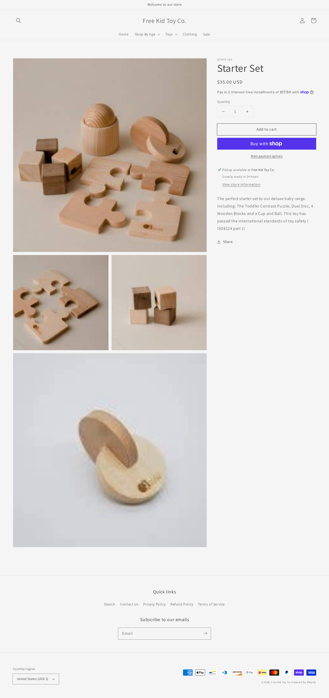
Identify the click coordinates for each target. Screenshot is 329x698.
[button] (18, 20)
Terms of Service (211, 604)
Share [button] (228, 241)
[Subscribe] (205, 633)
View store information (241, 184)
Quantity (223, 101)
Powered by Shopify (303, 682)
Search (109, 604)
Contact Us (129, 604)
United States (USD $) (32, 679)
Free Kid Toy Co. (281, 682)
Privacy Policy (154, 604)
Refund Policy (181, 604)
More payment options (266, 156)
